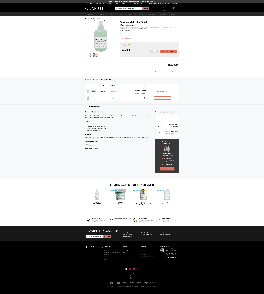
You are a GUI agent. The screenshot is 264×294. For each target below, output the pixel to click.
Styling (92, 18)
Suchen (145, 8)
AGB (142, 252)
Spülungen (93, 20)
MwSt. (105, 256)
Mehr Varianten (126, 38)
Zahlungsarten (107, 250)
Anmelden (107, 236)
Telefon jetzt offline (138, 3)
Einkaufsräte (125, 250)
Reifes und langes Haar (103, 20)
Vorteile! (168, 3)
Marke (158, 72)
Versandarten (107, 249)
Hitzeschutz (98, 18)
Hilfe (124, 252)
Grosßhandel (107, 258)
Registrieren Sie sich (153, 3)
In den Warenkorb (167, 51)
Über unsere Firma (145, 249)
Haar (88, 18)
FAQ (124, 249)
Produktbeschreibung (95, 106)
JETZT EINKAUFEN (148, 1)
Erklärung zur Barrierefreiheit (147, 256)
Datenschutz (144, 254)
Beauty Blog (98, 3)
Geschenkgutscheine (109, 259)
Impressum (116, 3)
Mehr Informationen (125, 30)
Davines (146, 66)
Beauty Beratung (89, 3)
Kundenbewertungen (132, 276)
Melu (177, 72)
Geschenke (123, 3)
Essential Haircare (170, 72)
